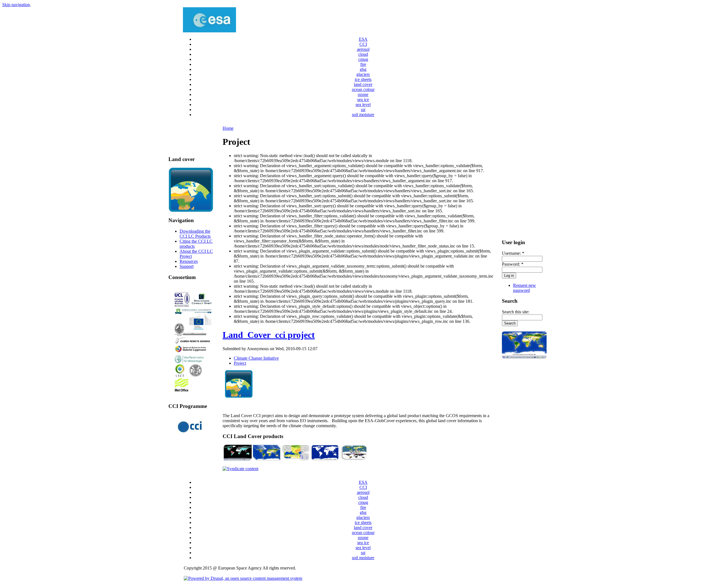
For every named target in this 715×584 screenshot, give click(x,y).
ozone (363, 94)
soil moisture (363, 114)
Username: (513, 253)
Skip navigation (16, 4)
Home (228, 128)
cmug (363, 59)
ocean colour (363, 89)
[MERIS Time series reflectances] (238, 459)
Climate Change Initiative (256, 358)
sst (363, 109)
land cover (363, 84)
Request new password (524, 288)
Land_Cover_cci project (269, 335)
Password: (512, 264)
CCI (363, 44)
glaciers (363, 74)
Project (240, 363)
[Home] (209, 30)
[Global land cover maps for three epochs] (267, 459)
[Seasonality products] (296, 459)
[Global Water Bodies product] (325, 459)
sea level (363, 104)
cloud (363, 54)
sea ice (363, 99)
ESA (363, 39)
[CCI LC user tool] (354, 459)
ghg (363, 69)
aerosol (363, 49)
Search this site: (515, 311)
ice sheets (363, 79)
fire (363, 64)
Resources (189, 261)
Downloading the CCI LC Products (195, 234)
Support (187, 266)
